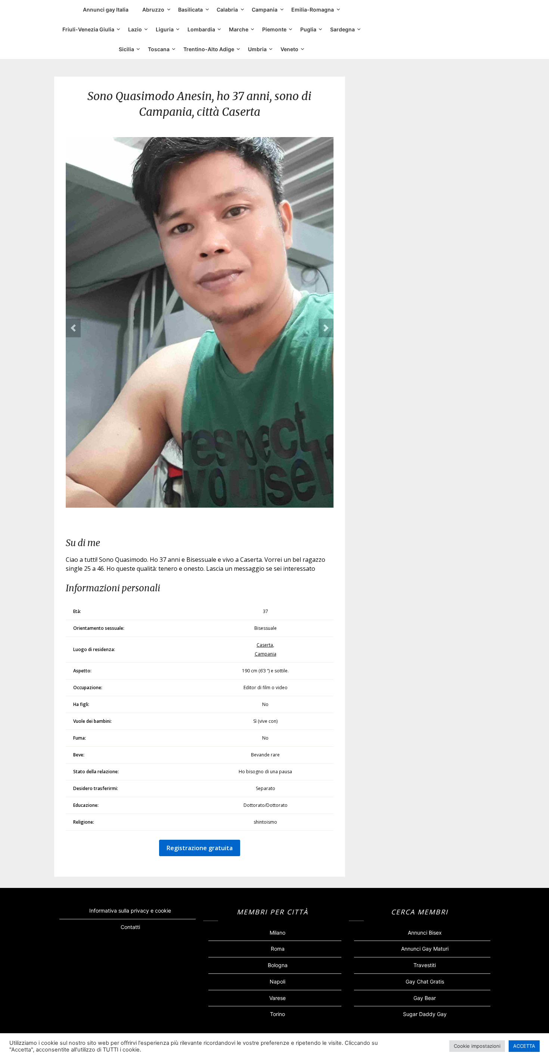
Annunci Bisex (425, 932)
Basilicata (190, 9)
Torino (277, 1014)
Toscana (159, 49)
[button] (73, 328)
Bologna (278, 965)
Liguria (165, 29)
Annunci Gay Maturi (425, 948)
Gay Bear (424, 998)
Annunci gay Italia (105, 9)
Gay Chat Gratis (425, 981)
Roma (278, 948)
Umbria (257, 49)
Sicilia (126, 49)
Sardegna (342, 29)
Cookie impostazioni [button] (477, 1046)
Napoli (277, 981)
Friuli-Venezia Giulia (88, 29)
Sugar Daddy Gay (425, 1014)
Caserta (265, 645)
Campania (264, 9)
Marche (238, 29)
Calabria (227, 9)
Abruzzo (153, 9)
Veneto (289, 49)
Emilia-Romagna (312, 9)
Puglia (308, 29)
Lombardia (201, 29)
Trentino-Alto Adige (208, 49)
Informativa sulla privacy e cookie (130, 910)
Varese (277, 998)
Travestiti (424, 965)
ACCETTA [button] (524, 1046)
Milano (277, 932)
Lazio (135, 29)
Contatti (130, 927)
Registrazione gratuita (200, 848)
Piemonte (274, 29)
